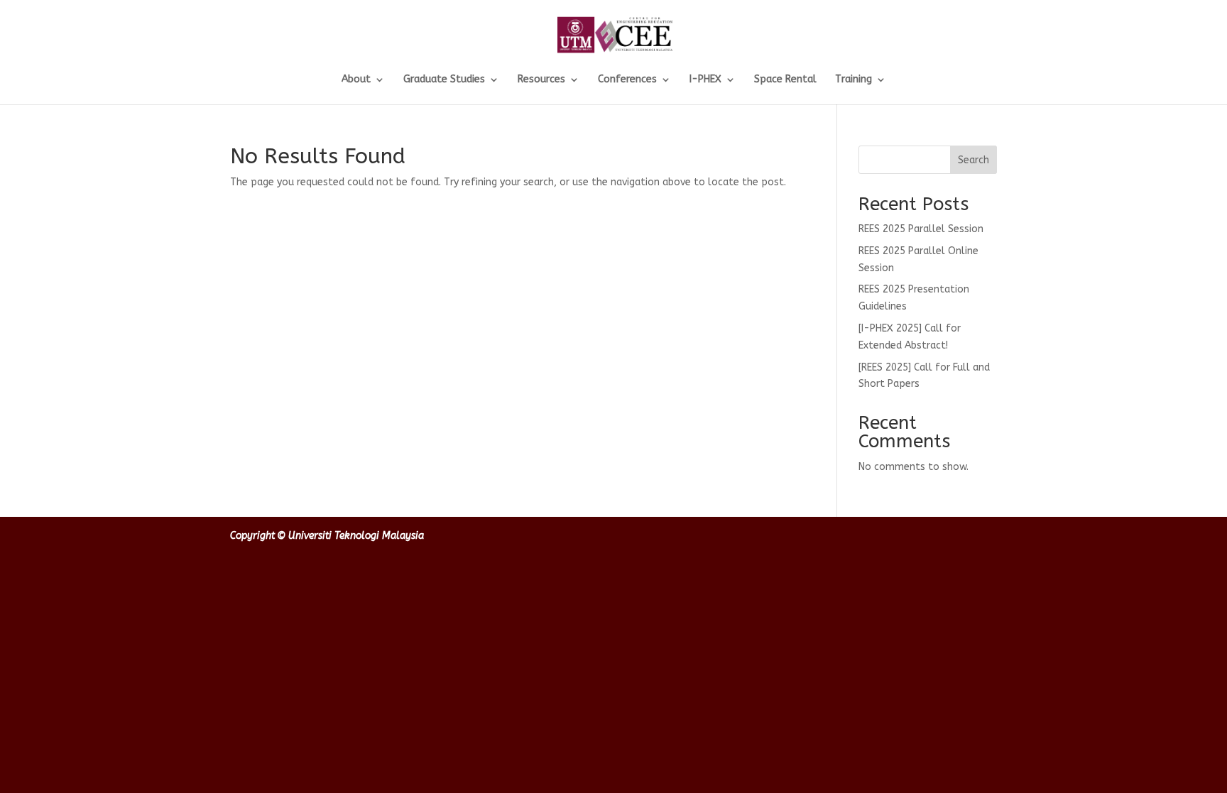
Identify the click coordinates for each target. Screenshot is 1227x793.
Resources (541, 80)
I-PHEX (705, 80)
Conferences (627, 80)
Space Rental (785, 80)
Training (853, 80)
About (356, 80)
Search (973, 160)
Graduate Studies (444, 80)
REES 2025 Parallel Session (920, 229)
